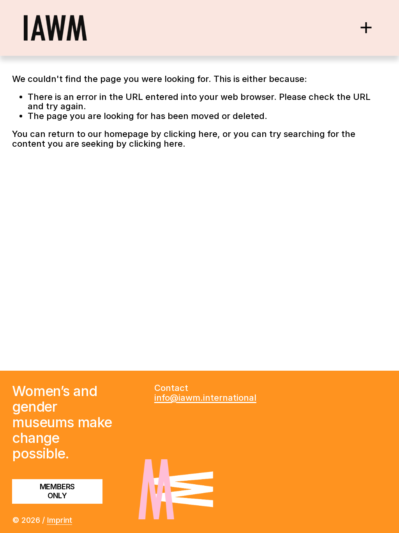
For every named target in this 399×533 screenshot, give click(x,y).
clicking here (190, 134)
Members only (57, 491)
